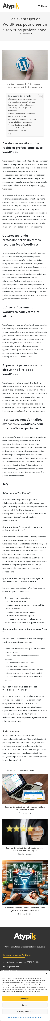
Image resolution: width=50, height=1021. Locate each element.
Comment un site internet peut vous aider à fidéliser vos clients (25, 808)
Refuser (25, 1005)
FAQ (9, 134)
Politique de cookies (15, 1017)
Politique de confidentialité (32, 1017)
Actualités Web (27, 34)
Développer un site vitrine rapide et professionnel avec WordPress (22, 100)
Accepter (25, 998)
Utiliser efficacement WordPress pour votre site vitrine (21, 115)
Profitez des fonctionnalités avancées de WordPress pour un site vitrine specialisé (21, 128)
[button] (46, 973)
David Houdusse (17, 84)
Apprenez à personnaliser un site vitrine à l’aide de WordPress (22, 120)
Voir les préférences (25, 1012)
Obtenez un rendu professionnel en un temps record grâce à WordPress (21, 108)
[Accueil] (18, 34)
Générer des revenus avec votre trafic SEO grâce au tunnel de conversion (25, 908)
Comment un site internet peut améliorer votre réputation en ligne (25, 849)
